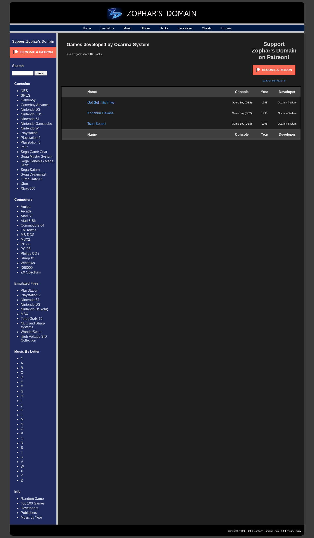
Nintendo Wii (30, 128)
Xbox (25, 184)
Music (127, 28)
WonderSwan (31, 332)
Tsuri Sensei (96, 123)
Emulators (107, 28)
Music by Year (31, 517)
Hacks (164, 28)
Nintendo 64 (30, 119)
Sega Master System (36, 156)
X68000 (27, 267)
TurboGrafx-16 (32, 179)
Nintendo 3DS (31, 114)
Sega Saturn (30, 170)
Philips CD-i (30, 253)
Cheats (206, 28)
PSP (24, 147)
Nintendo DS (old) (34, 309)
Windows (28, 263)
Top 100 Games (33, 503)
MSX (24, 314)
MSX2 (25, 239)
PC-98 (26, 249)
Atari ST (27, 216)
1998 (264, 102)
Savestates (185, 28)
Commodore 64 (32, 225)
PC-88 (26, 244)
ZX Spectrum (31, 272)
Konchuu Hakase (100, 113)
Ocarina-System (287, 102)
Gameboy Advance (35, 105)
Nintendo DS (30, 109)
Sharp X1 (28, 258)
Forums (226, 28)
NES (24, 91)
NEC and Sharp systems (33, 325)
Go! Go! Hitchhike (100, 102)
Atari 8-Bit (28, 220)
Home (87, 28)
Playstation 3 (30, 142)
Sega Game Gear (34, 152)
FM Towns (28, 230)
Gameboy (28, 100)
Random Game (32, 498)
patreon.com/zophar (274, 80)
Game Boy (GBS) (242, 102)
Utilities (145, 28)
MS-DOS (27, 235)
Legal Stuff (279, 531)
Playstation (29, 133)
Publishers (29, 513)
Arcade (26, 211)
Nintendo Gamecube (36, 123)
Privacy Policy (293, 531)
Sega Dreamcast (33, 174)
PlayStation (29, 290)
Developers (29, 508)
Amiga (26, 206)
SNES (25, 95)
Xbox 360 (28, 188)
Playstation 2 (30, 138)
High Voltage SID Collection (34, 338)
